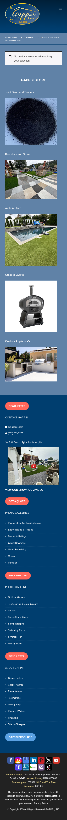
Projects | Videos (16, 711)
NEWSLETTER (17, 406)
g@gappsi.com (15, 427)
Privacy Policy (41, 803)
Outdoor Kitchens (16, 597)
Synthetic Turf (15, 637)
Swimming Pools (16, 630)
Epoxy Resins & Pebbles (20, 529)
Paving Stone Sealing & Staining (24, 523)
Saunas (12, 610)
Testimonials (14, 698)
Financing (13, 718)
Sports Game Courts (18, 617)
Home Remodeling (17, 549)
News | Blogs (14, 704)
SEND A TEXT (16, 656)
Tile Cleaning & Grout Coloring (23, 604)
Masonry (12, 556)
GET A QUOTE (17, 501)
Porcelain (12, 562)
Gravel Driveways (17, 543)
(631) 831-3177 (15, 433)
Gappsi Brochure (20, 737)
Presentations (15, 691)
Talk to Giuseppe (16, 724)
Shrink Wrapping (16, 623)
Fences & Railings (17, 536)
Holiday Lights (15, 643)
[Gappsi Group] (22, 13)
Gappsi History (15, 678)
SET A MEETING (18, 575)
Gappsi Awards (15, 685)
